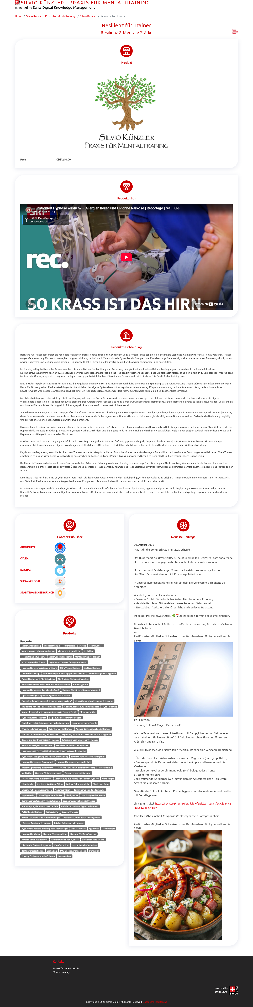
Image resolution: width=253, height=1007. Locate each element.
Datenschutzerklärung (155, 1001)
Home (18, 16)
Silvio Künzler (88, 16)
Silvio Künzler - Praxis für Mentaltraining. (51, 16)
